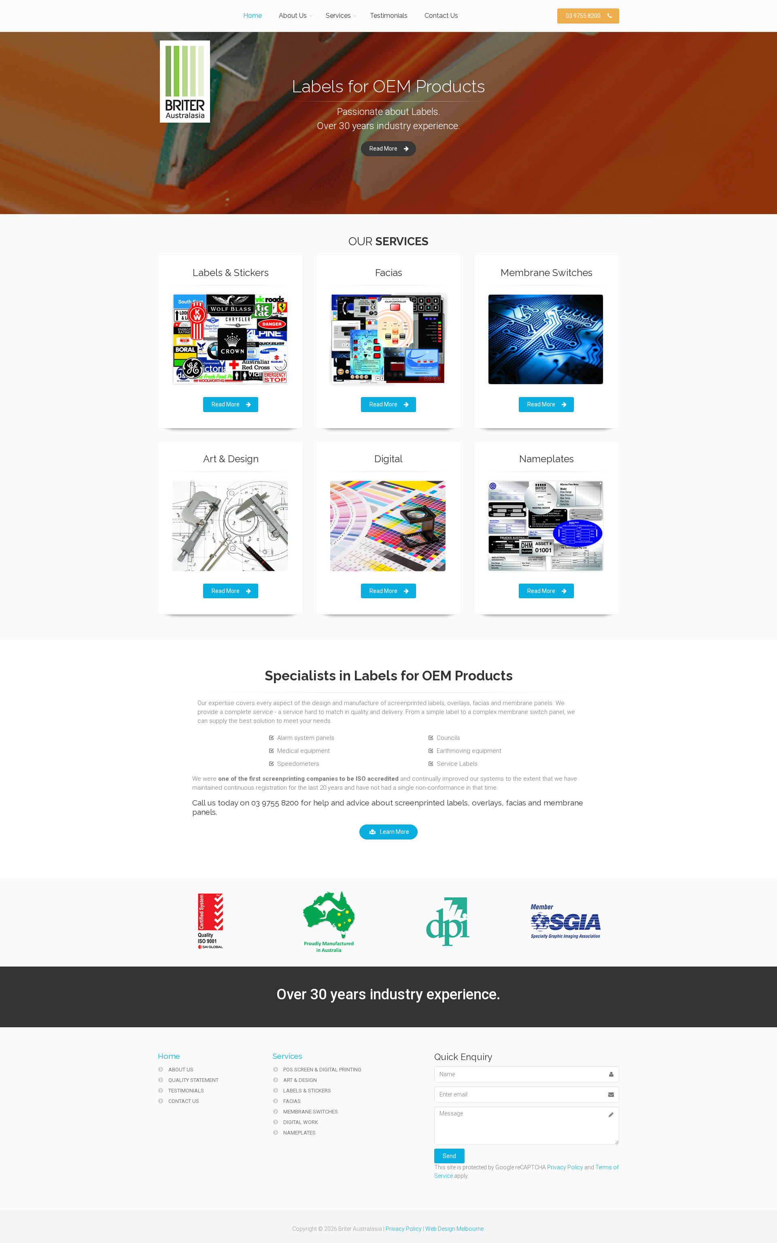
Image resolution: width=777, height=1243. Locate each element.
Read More (383, 150)
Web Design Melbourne (454, 1229)
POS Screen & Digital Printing (321, 1070)
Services (338, 15)
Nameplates (299, 1133)
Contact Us (441, 15)
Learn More (394, 832)
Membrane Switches (310, 1112)
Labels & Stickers (306, 1091)
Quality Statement (193, 1080)
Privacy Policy (565, 1167)
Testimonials (389, 15)
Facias (291, 1101)
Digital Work (300, 1122)
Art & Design (299, 1080)
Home (252, 15)
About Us (293, 15)
